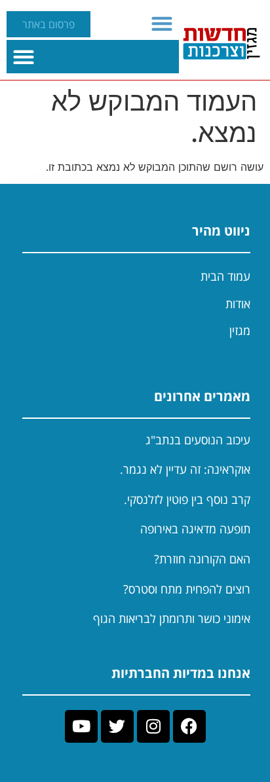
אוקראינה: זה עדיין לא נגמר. (185, 469)
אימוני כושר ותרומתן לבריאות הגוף (171, 618)
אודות (237, 303)
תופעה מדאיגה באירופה (195, 529)
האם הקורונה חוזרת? (202, 559)
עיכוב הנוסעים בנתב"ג (197, 440)
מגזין (239, 330)
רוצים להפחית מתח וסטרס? (186, 589)
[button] (162, 23)
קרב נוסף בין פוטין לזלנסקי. (187, 499)
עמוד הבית (225, 276)
